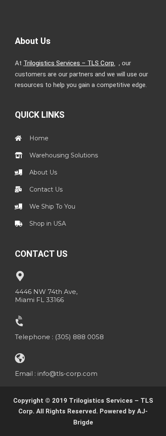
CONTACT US (41, 254)
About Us (33, 41)
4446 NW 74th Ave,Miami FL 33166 (46, 296)
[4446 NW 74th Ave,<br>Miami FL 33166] (20, 276)
